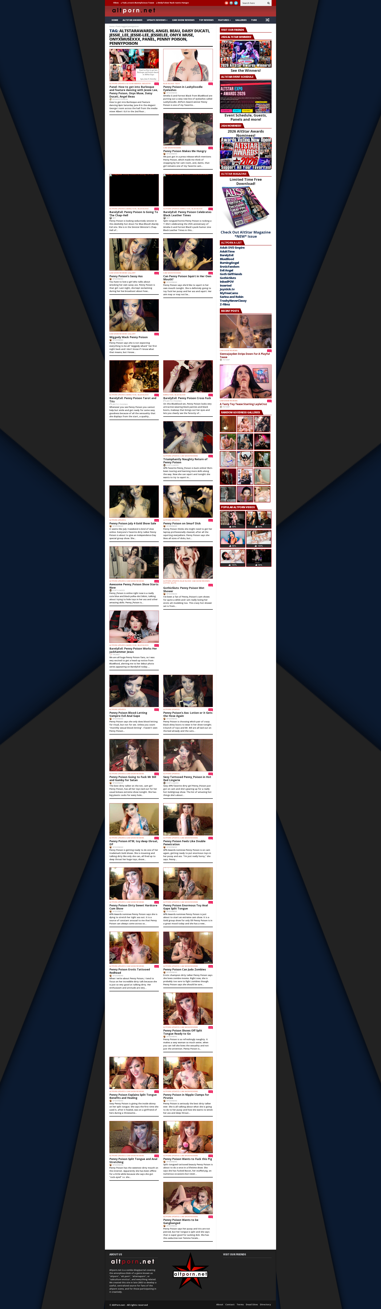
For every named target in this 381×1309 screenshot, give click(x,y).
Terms (240, 1304)
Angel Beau (168, 30)
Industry (146, 83)
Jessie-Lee (139, 35)
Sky (168, 218)
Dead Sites (252, 1304)
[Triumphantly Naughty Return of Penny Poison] (188, 437)
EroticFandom (229, 267)
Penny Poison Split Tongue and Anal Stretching (133, 1160)
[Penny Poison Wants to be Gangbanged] (188, 1198)
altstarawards (136, 30)
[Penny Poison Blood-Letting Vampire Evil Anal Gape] (134, 691)
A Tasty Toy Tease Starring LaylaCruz (176, 2)
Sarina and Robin (231, 297)
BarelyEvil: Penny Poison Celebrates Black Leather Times (187, 213)
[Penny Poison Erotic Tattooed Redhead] (134, 948)
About (219, 1304)
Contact (230, 1304)
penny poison (171, 39)
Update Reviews (156, 20)
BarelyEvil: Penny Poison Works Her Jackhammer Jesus (133, 650)
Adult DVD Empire (232, 248)
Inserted (225, 285)
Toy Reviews (206, 20)
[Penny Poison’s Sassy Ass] (134, 254)
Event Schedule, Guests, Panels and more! (246, 117)
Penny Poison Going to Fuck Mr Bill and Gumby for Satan (132, 778)
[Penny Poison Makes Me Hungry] (188, 129)
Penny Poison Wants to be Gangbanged (180, 1221)
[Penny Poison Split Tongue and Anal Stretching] (134, 1137)
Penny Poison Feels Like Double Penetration (184, 842)
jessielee (159, 35)
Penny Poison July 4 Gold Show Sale (132, 523)
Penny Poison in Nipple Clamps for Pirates (186, 1096)
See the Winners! (246, 70)
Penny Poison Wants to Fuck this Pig (187, 1159)
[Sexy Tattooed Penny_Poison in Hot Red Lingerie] (188, 755)
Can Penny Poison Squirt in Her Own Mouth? (187, 277)
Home (115, 20)
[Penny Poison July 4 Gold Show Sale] (134, 501)
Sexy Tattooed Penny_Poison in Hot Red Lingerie (187, 778)
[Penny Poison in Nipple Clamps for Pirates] (188, 1073)
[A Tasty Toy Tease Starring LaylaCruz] (246, 381)
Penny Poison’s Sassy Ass (126, 276)
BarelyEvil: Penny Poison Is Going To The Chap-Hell (133, 213)
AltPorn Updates (117, 83)
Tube (254, 20)
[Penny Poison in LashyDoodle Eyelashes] (188, 65)
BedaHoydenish (120, 99)
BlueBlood (227, 259)
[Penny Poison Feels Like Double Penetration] (188, 819)
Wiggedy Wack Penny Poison (128, 337)
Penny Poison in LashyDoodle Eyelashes (183, 88)
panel (148, 39)
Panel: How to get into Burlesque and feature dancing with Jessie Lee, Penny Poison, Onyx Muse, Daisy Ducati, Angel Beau (133, 91)
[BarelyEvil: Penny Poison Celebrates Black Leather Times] (188, 190)
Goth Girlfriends (231, 274)
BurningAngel (229, 263)
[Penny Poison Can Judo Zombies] (188, 948)
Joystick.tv (227, 289)
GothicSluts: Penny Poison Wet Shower (183, 589)
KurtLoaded (172, 465)
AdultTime (227, 251)
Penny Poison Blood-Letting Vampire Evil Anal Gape (128, 714)
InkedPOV (227, 282)
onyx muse (181, 35)
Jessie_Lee (118, 35)
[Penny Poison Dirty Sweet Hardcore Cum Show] (134, 883)
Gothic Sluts (169, 583)
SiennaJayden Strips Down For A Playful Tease (131, 2)
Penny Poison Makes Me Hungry (184, 151)
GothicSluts (228, 278)
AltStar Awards (132, 20)
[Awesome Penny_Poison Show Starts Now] (134, 562)
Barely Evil (185, 209)
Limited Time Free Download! (246, 181)
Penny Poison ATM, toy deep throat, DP (133, 842)
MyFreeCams (229, 293)
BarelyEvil (226, 255)
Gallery (131, 273)
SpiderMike (171, 93)
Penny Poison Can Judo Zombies (184, 969)
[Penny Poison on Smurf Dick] (188, 501)
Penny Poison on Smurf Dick (182, 523)
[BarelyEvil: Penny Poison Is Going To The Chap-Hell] (134, 190)
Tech (177, 83)
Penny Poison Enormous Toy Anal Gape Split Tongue (185, 907)
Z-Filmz (225, 304)
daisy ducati (195, 30)
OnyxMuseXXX (124, 39)
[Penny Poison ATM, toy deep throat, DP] (134, 819)
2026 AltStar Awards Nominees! (246, 133)
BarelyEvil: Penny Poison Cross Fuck (187, 398)
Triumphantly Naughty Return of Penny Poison (185, 460)
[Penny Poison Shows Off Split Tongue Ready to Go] (188, 1009)
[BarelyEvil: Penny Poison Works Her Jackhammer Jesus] (134, 627)
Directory (265, 1304)
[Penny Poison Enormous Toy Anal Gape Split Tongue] (188, 883)
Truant (116, 654)
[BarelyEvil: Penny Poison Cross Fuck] (188, 376)
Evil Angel (226, 270)
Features (223, 20)
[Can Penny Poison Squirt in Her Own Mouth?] (188, 254)
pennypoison (123, 43)
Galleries (241, 20)
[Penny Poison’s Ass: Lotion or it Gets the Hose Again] (188, 691)
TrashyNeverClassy (233, 301)
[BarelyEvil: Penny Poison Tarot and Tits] (134, 376)
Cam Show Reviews (183, 20)
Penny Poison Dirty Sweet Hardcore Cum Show (133, 907)
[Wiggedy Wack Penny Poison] (134, 315)
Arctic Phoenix (120, 404)
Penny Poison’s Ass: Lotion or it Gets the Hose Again (187, 714)
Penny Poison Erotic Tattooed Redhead (129, 971)
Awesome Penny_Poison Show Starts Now (133, 585)
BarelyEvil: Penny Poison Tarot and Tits (132, 399)
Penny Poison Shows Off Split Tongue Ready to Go (182, 1032)
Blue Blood (168, 83)
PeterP (226, 360)
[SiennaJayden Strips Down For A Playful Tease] (246, 331)
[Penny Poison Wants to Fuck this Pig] (188, 1137)
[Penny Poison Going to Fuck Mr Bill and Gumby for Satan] (134, 755)
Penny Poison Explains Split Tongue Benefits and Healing (133, 1096)
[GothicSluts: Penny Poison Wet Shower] (188, 562)
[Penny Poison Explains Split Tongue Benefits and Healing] (134, 1073)
